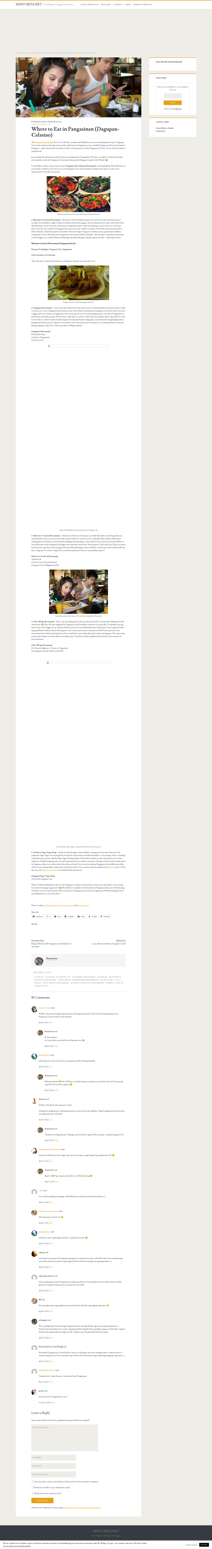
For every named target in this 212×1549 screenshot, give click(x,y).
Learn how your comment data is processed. (82, 1507)
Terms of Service (142, 5)
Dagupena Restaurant (84, 977)
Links (128, 5)
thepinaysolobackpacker (50, 1149)
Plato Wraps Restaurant (56, 983)
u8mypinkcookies (47, 1370)
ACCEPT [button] (204, 1545)
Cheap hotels (160, 131)
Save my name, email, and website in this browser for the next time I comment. (66, 1481)
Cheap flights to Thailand (165, 128)
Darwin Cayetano (66, 905)
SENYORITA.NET (29, 4)
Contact (117, 5)
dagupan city (63, 977)
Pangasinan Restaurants (85, 980)
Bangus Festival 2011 (44, 142)
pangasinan (64, 980)
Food (28, 53)
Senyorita (57, 121)
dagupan (50, 977)
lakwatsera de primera (48, 1211)
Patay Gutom (83, 905)
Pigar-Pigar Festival (50, 870)
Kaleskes (111, 867)
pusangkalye (44, 1055)
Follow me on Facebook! (169, 62)
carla (41, 1190)
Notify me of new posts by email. (47, 1493)
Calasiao (39, 977)
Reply (50, 1023)
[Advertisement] (106, 27)
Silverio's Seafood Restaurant (88, 983)
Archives (106, 5)
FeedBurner (177, 109)
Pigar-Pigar (106, 980)
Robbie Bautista (51, 905)
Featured (39, 973)
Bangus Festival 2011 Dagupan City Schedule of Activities (51, 945)
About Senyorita (89, 5)
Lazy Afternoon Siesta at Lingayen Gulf (109, 943)
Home (19, 53)
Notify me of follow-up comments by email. (52, 1487)
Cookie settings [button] (191, 1545)
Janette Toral (45, 1008)
